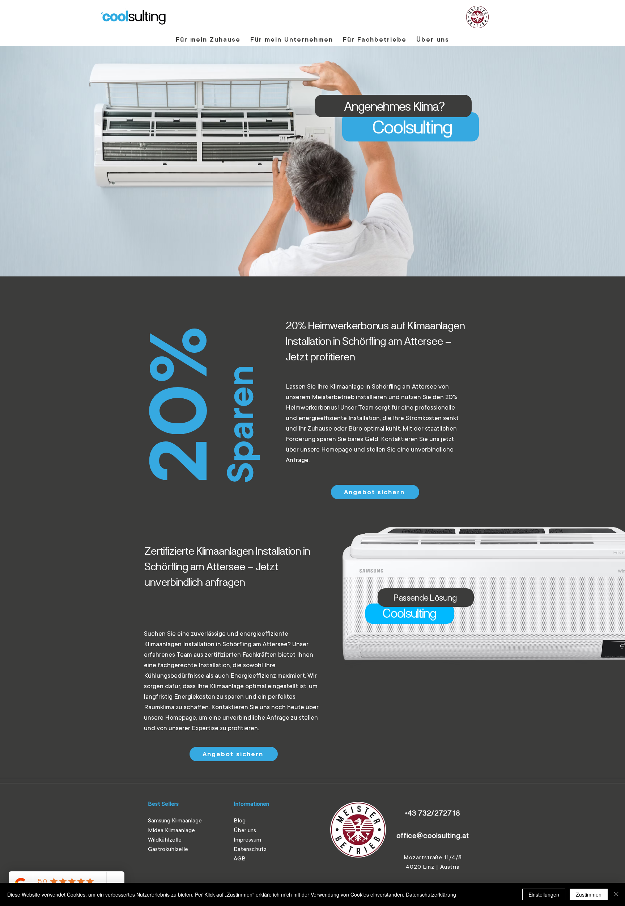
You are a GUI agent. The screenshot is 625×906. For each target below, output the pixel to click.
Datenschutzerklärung (431, 894)
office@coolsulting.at (432, 835)
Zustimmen (588, 894)
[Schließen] (616, 894)
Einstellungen (543, 894)
